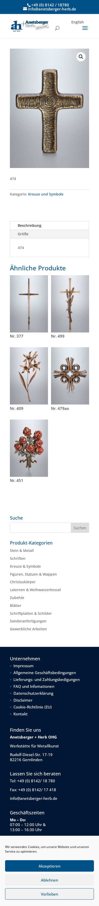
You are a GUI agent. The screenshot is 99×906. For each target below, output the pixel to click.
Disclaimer (22, 700)
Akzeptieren (49, 866)
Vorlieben (49, 894)
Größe (23, 233)
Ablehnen (49, 880)
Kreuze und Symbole (45, 194)
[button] (81, 56)
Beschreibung (29, 225)
